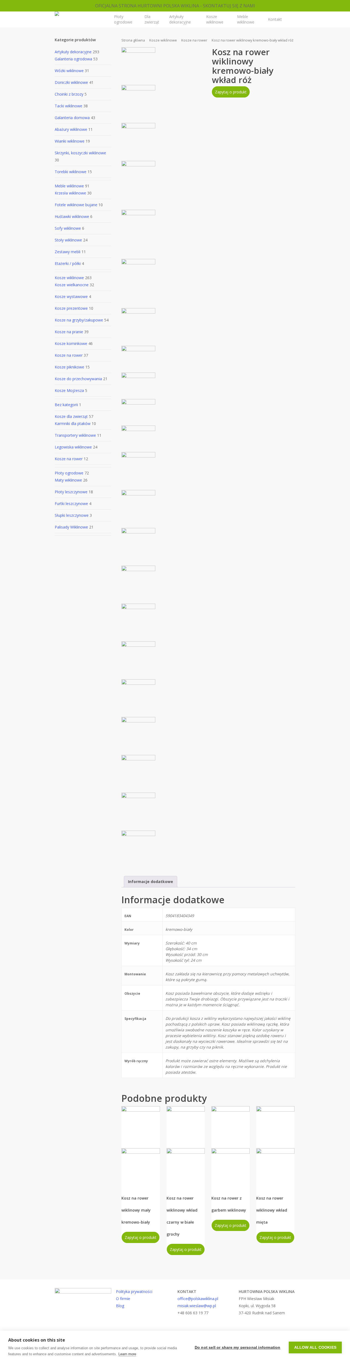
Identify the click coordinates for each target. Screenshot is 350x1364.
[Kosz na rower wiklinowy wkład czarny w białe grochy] (186, 1146)
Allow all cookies (315, 1347)
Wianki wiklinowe (69, 141)
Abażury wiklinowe (71, 129)
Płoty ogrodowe (69, 473)
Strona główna (133, 40)
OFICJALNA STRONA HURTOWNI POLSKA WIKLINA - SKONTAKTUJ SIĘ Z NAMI (175, 6)
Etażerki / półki (68, 263)
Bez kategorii (66, 404)
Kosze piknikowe (69, 367)
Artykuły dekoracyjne (73, 51)
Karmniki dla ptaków (73, 423)
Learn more (127, 1354)
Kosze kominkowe (71, 343)
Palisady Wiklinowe (71, 527)
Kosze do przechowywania (78, 378)
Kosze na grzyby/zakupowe (79, 320)
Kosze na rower (69, 355)
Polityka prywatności (134, 1291)
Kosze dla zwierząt (71, 416)
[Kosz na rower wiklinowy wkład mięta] (275, 1146)
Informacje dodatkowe (150, 881)
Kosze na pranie (69, 331)
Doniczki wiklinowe (71, 82)
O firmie (123, 1298)
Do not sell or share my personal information (238, 1347)
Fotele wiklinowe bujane (76, 204)
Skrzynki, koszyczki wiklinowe (80, 152)
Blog (120, 1305)
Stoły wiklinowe (68, 240)
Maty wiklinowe (68, 480)
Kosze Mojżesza (69, 390)
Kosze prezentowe (71, 308)
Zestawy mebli (67, 251)
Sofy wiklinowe (68, 228)
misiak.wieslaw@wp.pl (196, 1305)
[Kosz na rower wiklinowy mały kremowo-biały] (140, 1146)
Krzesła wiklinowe (70, 193)
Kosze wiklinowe (69, 277)
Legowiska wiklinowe (73, 447)
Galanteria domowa (72, 117)
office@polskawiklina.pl (197, 1298)
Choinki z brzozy (69, 94)
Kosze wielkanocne (72, 284)
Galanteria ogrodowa (73, 58)
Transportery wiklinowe (75, 435)
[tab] (150, 881)
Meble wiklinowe (69, 185)
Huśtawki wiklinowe (72, 216)
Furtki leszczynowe (71, 503)
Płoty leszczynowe (71, 491)
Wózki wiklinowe (69, 70)
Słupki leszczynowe (72, 515)
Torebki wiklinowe (70, 171)
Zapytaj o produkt (231, 92)
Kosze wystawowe (71, 296)
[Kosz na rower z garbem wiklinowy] (230, 1146)
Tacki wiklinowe (68, 105)
